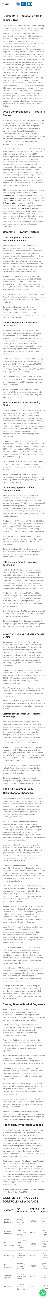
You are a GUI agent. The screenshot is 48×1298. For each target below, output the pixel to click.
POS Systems (10, 562)
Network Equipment (13, 322)
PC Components (11, 402)
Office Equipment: (12, 237)
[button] (42, 1292)
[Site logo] (24, 4)
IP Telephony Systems (14, 487)
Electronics (8, 714)
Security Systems (12, 634)
